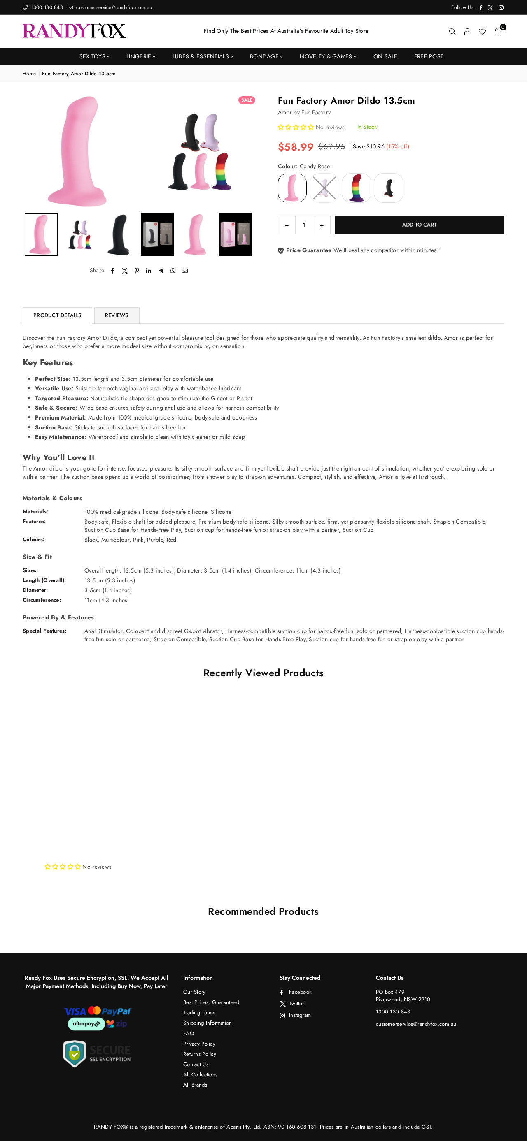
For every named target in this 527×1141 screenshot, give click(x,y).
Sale (246, 100)
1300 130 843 (46, 7)
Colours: (33, 539)
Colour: (304, 166)
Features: (34, 521)
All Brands (195, 1085)
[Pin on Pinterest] (137, 271)
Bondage (264, 56)
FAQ (188, 1033)
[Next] (246, 151)
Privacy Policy (199, 1044)
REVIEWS (117, 315)
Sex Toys (92, 56)
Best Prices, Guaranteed (211, 1002)
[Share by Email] (185, 271)
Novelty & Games (326, 56)
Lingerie (138, 56)
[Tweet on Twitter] (125, 271)
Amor (285, 112)
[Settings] (467, 31)
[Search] (452, 31)
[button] (497, 31)
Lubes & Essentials (201, 56)
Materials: (36, 511)
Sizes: (30, 570)
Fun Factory (316, 112)
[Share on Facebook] (113, 271)
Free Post (429, 56)
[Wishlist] (482, 31)
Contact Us (195, 1064)
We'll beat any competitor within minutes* (362, 250)
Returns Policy (199, 1054)
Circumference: (42, 600)
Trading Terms (199, 1012)
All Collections (200, 1074)
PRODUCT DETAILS (57, 315)
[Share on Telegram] (161, 271)
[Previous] (34, 151)
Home (29, 73)
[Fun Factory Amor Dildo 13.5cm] (41, 234)
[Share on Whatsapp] (173, 271)
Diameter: (35, 590)
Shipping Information (207, 1023)
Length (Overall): (44, 580)
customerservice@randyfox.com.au (113, 7)
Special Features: (45, 631)
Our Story (194, 992)
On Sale (385, 56)
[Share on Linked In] (149, 271)
